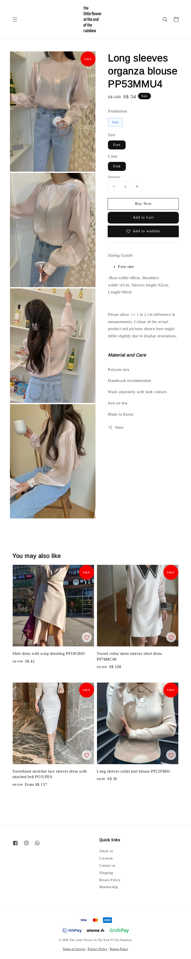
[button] (14, 19)
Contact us (107, 865)
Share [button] (119, 427)
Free (116, 145)
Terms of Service (74, 949)
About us (106, 851)
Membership (108, 887)
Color (113, 156)
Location (106, 858)
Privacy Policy (97, 949)
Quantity (114, 177)
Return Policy (110, 880)
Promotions (117, 111)
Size (111, 135)
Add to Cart (143, 217)
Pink (117, 166)
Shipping (106, 873)
